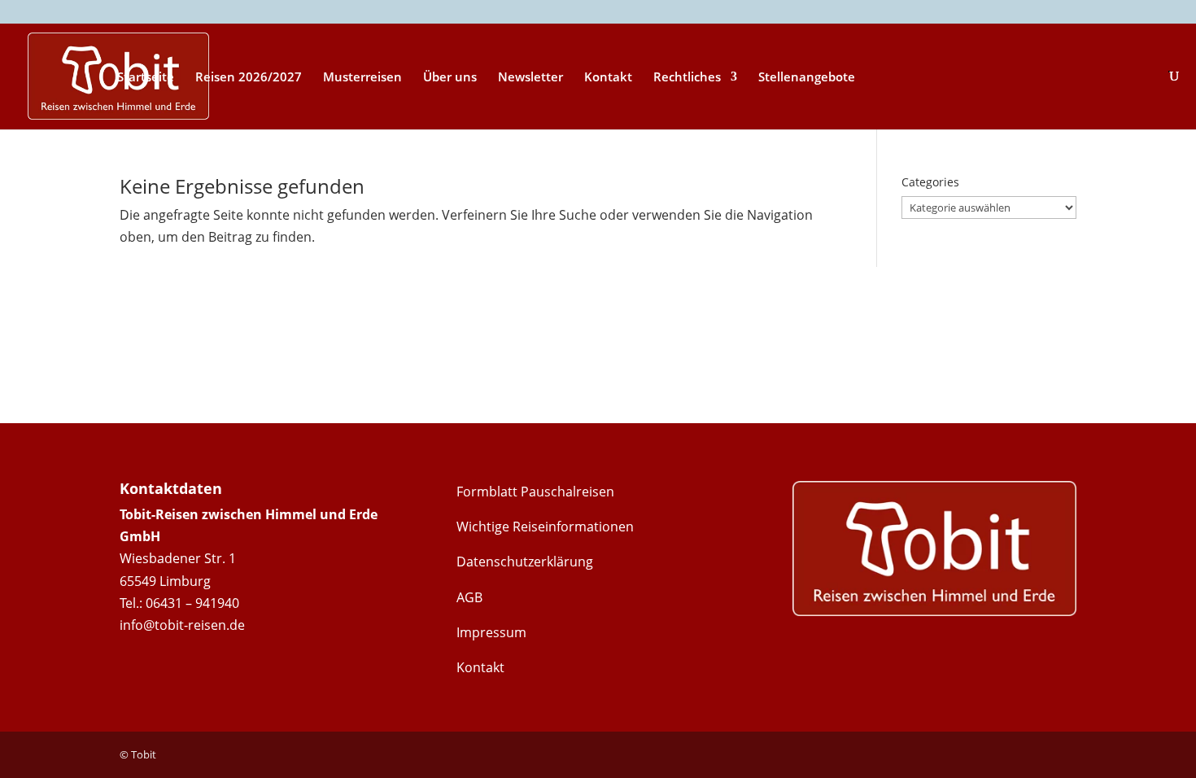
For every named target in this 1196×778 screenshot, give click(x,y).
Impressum (491, 632)
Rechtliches (687, 78)
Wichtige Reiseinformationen (545, 526)
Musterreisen (362, 78)
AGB (469, 597)
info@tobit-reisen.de (182, 625)
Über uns (450, 78)
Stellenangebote (806, 78)
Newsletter (530, 78)
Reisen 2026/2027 (248, 78)
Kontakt (608, 78)
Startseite (145, 78)
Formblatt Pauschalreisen (535, 491)
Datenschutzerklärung (524, 561)
